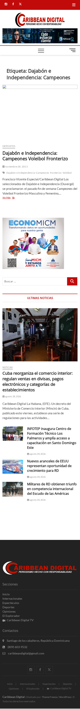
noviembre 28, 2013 (16, 166)
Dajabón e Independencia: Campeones (27, 172)
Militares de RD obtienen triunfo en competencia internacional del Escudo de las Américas (52, 489)
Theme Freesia (49, 697)
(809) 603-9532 (17, 647)
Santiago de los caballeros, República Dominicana (38, 640)
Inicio (6, 594)
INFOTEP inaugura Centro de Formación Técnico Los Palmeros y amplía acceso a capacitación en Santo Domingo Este (51, 438)
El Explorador (11, 615)
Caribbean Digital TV (20, 620)
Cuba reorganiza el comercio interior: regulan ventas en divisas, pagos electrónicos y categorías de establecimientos (37, 381)
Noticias (7, 367)
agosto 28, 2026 (13, 396)
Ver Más (14, 198)
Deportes (8, 146)
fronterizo (56, 172)
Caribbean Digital (13, 697)
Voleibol (67, 172)
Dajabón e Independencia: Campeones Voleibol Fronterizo (35, 156)
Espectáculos (10, 603)
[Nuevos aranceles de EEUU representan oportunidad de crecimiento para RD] (12, 466)
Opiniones (9, 611)
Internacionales (12, 598)
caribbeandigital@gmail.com (25, 653)
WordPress (65, 697)
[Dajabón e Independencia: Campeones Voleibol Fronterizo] (40, 113)
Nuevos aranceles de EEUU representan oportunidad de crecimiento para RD (49, 466)
